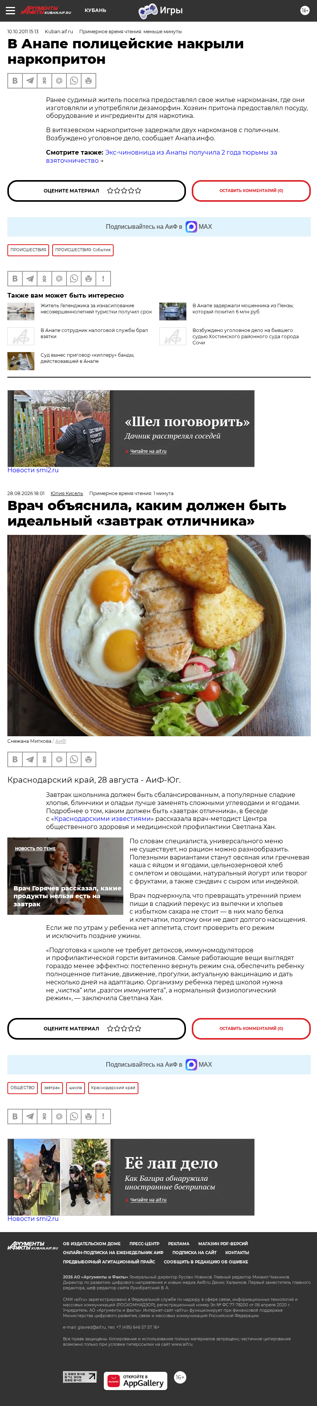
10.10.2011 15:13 (23, 31)
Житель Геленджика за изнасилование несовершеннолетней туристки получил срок (96, 309)
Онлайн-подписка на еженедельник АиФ (113, 1252)
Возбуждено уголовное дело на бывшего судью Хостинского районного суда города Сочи (246, 336)
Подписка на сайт (194, 1252)
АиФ (60, 741)
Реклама (178, 1243)
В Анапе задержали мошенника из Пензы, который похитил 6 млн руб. (243, 309)
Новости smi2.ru (33, 470)
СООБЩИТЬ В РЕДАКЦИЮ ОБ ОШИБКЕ (206, 1262)
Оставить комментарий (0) (251, 190)
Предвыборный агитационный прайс (109, 1262)
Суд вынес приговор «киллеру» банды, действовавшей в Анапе (88, 358)
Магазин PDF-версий (223, 1243)
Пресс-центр (144, 1243)
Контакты (237, 1252)
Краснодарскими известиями (102, 818)
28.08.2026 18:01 (25, 493)
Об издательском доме (92, 1243)
